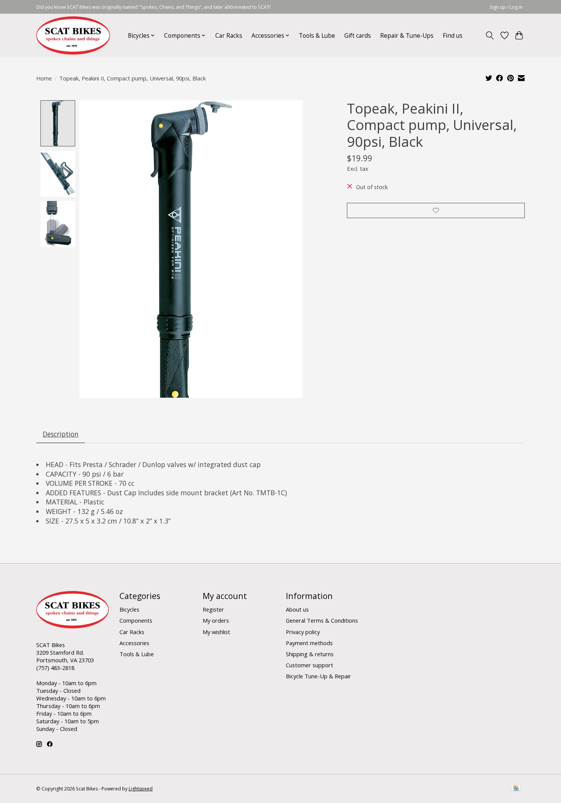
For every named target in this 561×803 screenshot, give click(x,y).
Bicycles (129, 609)
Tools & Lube (317, 36)
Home (44, 78)
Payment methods (309, 643)
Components (135, 620)
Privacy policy (303, 632)
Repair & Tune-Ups (407, 36)
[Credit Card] (516, 789)
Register (213, 609)
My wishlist (216, 632)
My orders (216, 620)
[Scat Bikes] (73, 35)
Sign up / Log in (506, 7)
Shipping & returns (310, 654)
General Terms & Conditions (322, 620)
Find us (453, 36)
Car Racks (228, 36)
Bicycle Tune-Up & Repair (318, 676)
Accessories (134, 643)
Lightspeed (141, 788)
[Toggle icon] (489, 35)
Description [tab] (61, 433)
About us (297, 609)
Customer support (309, 665)
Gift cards (357, 36)
